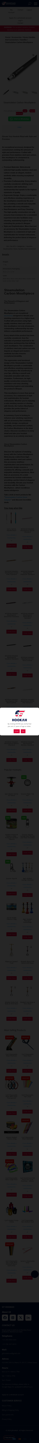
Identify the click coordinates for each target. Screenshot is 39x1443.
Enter (17, 731)
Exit (23, 731)
